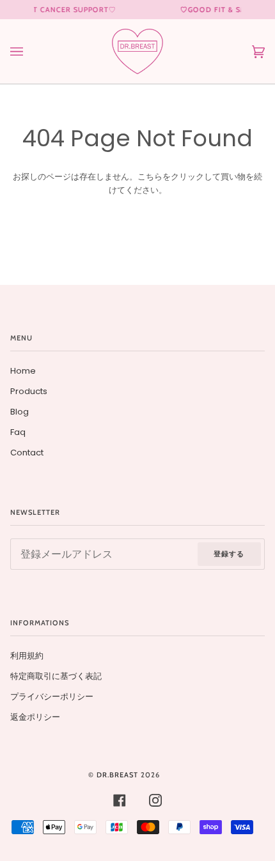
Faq (18, 432)
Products (28, 391)
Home (23, 371)
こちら (150, 177)
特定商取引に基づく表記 (56, 676)
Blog (19, 412)
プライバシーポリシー (51, 696)
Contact (26, 452)
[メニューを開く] (29, 51)
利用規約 (26, 656)
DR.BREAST (117, 774)
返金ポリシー (35, 717)
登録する (229, 553)
